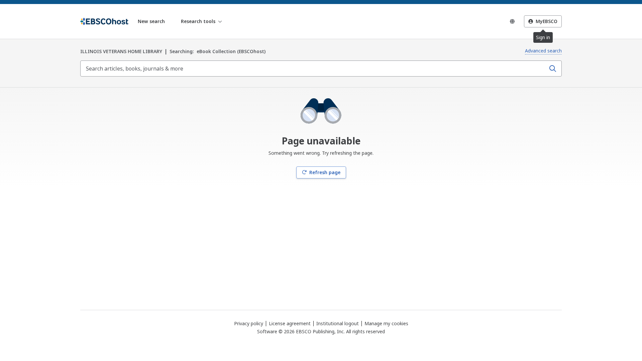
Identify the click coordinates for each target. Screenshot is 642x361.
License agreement (290, 323)
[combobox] (313, 68)
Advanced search (543, 50)
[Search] (553, 69)
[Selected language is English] (512, 21)
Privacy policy (248, 323)
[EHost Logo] (104, 21)
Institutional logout (337, 323)
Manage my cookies (386, 323)
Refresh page (324, 172)
